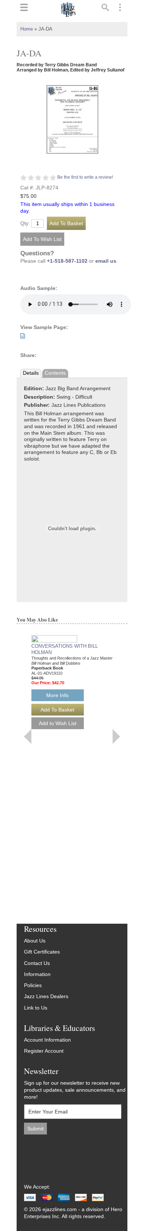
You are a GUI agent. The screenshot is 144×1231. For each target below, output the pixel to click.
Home (26, 29)
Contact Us (37, 963)
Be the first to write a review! (85, 177)
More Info (57, 695)
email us (105, 261)
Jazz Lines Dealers (46, 996)
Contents (55, 373)
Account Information (47, 1040)
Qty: (25, 223)
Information (37, 974)
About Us (34, 941)
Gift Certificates (42, 952)
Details (31, 373)
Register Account (44, 1051)
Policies (33, 985)
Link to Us (35, 1008)
